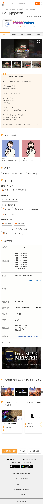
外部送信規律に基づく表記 (21, 489)
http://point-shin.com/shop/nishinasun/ (28, 336)
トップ (3, 9)
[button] (42, 392)
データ (38, 34)
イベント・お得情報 (26, 34)
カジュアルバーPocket (9, 423)
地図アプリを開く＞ (35, 280)
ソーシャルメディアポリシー (21, 479)
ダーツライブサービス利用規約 (21, 473)
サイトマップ (21, 495)
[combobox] (23, 3)
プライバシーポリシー (21, 484)
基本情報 (14, 34)
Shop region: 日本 (30, 459)
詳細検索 (8, 9)
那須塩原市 (20, 9)
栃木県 (14, 9)
